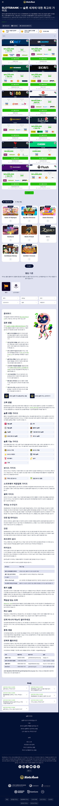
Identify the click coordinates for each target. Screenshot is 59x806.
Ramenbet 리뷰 (15, 186)
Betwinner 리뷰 (15, 87)
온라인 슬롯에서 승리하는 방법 (29, 728)
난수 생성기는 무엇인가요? (29, 731)
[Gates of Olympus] (10, 215)
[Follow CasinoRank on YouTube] (31, 766)
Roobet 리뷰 (15, 137)
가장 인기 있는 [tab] (8, 202)
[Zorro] (48, 234)
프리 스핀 (22, 352)
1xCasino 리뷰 (43, 61)
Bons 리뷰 (43, 87)
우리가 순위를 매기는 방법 (29, 750)
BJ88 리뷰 (15, 113)
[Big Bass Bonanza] (29, 215)
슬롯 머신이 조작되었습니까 (29, 720)
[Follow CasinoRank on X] (27, 766)
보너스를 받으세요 (15, 58)
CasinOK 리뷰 (43, 160)
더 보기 (28, 192)
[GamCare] (32, 791)
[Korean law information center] (34, 785)
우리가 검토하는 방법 (29, 747)
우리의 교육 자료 (34, 407)
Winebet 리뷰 (15, 160)
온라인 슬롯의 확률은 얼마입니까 (29, 726)
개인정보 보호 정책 (29, 744)
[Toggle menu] (2, 2)
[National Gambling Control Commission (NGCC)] (17, 785)
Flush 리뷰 (43, 186)
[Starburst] (10, 234)
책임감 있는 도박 (8, 603)
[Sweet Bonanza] (48, 215)
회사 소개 (29, 742)
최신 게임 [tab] (19, 202)
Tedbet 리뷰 (43, 113)
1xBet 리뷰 (15, 61)
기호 (29, 723)
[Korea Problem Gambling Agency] (46, 785)
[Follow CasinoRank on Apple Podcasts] (38, 766)
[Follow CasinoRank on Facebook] (20, 766)
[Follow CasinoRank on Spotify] (34, 766)
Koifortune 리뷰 (43, 137)
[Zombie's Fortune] (29, 253)
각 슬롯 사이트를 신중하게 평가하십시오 (16, 326)
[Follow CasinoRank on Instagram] (23, 766)
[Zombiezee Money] (10, 253)
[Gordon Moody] (19, 791)
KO (28, 770)
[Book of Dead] (29, 234)
